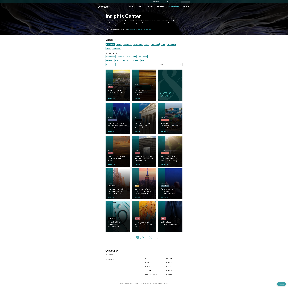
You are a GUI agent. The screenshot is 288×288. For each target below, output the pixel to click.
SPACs (142, 60)
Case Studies (127, 44)
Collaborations (138, 44)
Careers (163, 1)
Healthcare (117, 60)
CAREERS (169, 270)
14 (150, 237)
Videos (108, 48)
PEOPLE (147, 262)
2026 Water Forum (110, 56)
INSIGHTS (169, 262)
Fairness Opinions (143, 56)
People (140, 7)
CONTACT (169, 266)
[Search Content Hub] (180, 64)
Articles (119, 44)
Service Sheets (172, 44)
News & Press (155, 44)
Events (168, 1)
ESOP (134, 56)
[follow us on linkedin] (164, 283)
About (131, 7)
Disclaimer (169, 274)
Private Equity (126, 60)
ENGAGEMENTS (170, 258)
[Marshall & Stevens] (104, 7)
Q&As (163, 44)
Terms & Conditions (158, 283)
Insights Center (173, 7)
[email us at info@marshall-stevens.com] (167, 283)
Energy (128, 56)
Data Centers (121, 56)
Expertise (160, 7)
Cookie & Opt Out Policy (151, 274)
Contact (186, 7)
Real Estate (135, 60)
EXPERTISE (148, 270)
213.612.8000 (156, 1)
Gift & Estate (109, 60)
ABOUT (146, 258)
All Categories (110, 44)
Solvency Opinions (110, 64)
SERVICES (147, 266)
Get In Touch (175, 1)
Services (150, 7)
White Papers (116, 48)
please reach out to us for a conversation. (139, 29)
